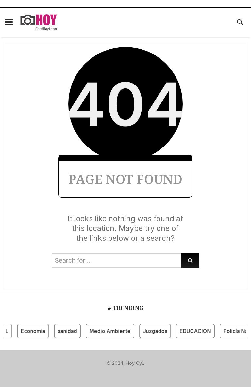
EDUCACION (193, 331)
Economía (31, 331)
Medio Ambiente (108, 331)
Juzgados (154, 331)
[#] (105, 374)
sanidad (65, 331)
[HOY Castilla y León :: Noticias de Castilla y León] (40, 22)
